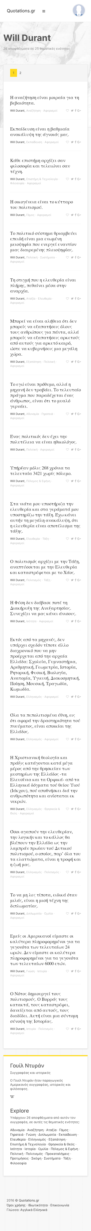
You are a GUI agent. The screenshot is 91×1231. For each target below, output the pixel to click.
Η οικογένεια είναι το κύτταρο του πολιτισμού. (41, 204)
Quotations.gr (21, 10)
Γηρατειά (47, 414)
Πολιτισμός (33, 580)
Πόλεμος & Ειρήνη (38, 481)
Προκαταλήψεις (57, 1154)
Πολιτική (32, 257)
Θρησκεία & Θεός (61, 1144)
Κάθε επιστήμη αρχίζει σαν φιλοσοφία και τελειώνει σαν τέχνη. (40, 165)
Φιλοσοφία (17, 183)
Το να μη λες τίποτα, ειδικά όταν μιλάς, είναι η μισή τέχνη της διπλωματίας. (43, 900)
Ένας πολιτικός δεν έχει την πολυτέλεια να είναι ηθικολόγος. (43, 439)
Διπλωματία (34, 913)
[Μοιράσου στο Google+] (78, 110)
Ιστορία (42, 971)
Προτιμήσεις (19, 1158)
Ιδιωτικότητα (38, 1205)
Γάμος (30, 215)
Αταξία (30, 298)
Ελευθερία (44, 298)
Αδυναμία (32, 414)
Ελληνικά (40, 1210)
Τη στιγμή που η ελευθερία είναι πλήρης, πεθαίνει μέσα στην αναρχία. (43, 285)
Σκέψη (36, 1158)
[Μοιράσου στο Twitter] (72, 110)
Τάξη (45, 538)
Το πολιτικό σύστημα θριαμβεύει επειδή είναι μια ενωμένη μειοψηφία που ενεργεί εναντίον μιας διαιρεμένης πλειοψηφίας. (43, 241)
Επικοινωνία (59, 1205)
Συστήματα (47, 257)
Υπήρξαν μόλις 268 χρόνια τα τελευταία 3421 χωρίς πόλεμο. (41, 470)
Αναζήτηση (33, 110)
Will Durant (17, 110)
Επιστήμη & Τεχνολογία (42, 179)
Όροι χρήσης (16, 1205)
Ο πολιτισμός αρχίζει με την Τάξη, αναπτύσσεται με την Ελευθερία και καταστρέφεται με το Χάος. (45, 566)
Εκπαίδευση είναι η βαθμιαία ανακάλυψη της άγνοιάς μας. (40, 131)
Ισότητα (31, 621)
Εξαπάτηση (33, 361)
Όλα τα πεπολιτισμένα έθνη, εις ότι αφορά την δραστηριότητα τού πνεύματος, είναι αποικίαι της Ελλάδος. (45, 723)
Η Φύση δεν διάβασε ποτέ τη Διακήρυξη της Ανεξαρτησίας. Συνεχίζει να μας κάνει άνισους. (43, 607)
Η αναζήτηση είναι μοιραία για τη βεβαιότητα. (44, 100)
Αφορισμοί (50, 110)
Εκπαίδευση (34, 142)
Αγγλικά (26, 1210)
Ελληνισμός (34, 696)
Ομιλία (48, 913)
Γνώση (30, 971)
